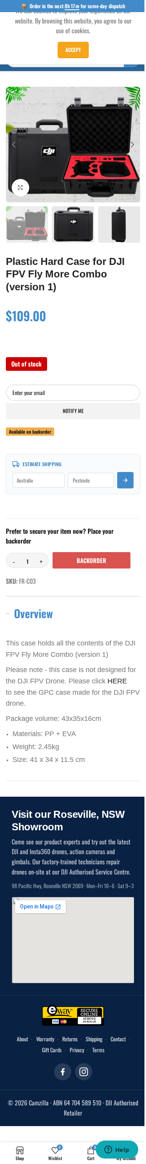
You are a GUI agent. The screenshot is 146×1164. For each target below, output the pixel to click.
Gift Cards (52, 1050)
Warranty (45, 1039)
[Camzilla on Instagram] (83, 1071)
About (22, 1039)
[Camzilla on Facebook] (62, 1071)
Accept (73, 50)
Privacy (77, 1050)
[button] (13, 144)
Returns (69, 1039)
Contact (118, 1039)
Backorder (91, 560)
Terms (98, 1050)
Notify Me (73, 411)
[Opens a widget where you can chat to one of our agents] (116, 1150)
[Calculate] (125, 480)
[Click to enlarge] (20, 188)
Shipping (94, 1039)
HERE (117, 681)
